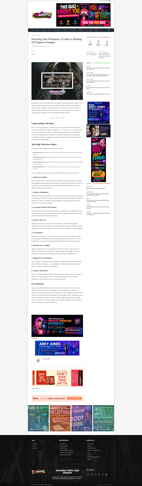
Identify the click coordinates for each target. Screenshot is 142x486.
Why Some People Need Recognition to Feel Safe (98, 94)
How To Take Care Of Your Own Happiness (92, 54)
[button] (108, 30)
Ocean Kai (37, 46)
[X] (108, 1)
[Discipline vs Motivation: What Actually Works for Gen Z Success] (38, 418)
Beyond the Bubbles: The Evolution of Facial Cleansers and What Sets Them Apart (104, 55)
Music (88, 198)
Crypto (88, 205)
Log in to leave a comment (38, 391)
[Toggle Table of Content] (62, 118)
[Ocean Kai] (33, 46)
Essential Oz (90, 186)
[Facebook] (101, 1)
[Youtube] (109, 1)
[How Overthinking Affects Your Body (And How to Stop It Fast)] (81, 418)
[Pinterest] (104, 1)
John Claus (31, 429)
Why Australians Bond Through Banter (96, 188)
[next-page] (90, 97)
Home (33, 35)
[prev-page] (87, 97)
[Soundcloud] (106, 1)
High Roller (90, 191)
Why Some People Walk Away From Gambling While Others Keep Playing (98, 194)
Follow (98, 40)
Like (90, 40)
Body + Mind (37, 35)
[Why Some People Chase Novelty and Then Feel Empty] (103, 418)
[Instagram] (102, 1)
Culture (89, 66)
